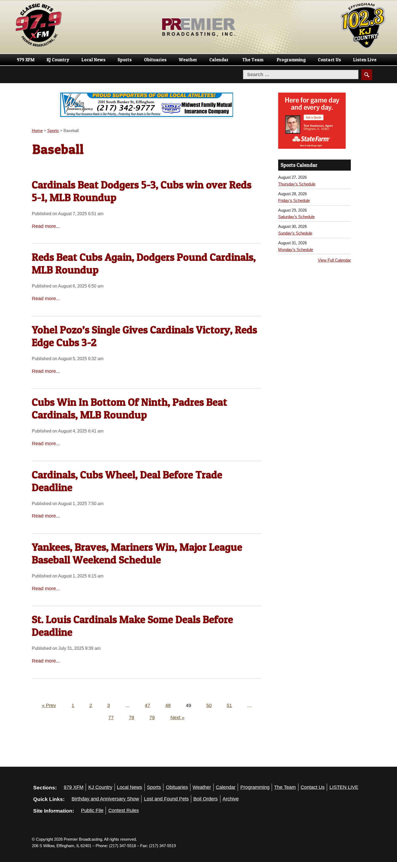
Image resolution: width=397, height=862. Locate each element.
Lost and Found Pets (166, 799)
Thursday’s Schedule (296, 184)
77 (111, 717)
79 (152, 717)
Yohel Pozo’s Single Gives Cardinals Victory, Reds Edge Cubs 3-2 (144, 336)
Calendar (218, 59)
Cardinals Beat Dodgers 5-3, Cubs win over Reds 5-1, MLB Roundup (141, 191)
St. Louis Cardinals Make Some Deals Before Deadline (132, 625)
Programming (291, 59)
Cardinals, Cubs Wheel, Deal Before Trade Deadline (127, 481)
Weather (188, 59)
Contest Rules (123, 810)
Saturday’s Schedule (296, 216)
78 (131, 717)
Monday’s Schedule (295, 249)
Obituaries (155, 59)
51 (229, 705)
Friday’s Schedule (294, 200)
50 (209, 705)
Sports (124, 59)
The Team (252, 59)
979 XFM (26, 59)
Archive (231, 799)
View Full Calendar (334, 260)
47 (147, 705)
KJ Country (58, 59)
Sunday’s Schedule (295, 233)
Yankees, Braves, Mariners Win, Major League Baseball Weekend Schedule (137, 553)
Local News (94, 59)
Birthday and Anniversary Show (105, 799)
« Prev (49, 705)
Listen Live (364, 59)
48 (168, 705)
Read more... (46, 226)
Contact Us (329, 59)
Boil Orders (205, 799)
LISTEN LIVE (343, 787)
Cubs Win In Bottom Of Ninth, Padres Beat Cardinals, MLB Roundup (129, 408)
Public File (92, 810)
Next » (177, 717)
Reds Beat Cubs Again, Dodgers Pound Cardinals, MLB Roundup (144, 263)
